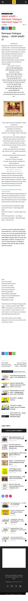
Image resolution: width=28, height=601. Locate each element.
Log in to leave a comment (14, 430)
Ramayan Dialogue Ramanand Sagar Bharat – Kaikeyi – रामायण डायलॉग (20, 364)
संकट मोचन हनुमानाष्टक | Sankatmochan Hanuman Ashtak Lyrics (16, 446)
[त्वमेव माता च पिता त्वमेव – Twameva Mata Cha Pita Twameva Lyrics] (5, 487)
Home (3, 11)
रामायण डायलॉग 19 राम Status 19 (14, 169)
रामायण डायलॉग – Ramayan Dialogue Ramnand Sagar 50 (6, 364)
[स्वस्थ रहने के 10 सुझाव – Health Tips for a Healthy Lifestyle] (5, 407)
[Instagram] (11, 586)
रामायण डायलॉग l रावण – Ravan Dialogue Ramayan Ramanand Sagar (18, 414)
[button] (2, 2)
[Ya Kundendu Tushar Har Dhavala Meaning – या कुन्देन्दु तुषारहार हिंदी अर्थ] (5, 521)
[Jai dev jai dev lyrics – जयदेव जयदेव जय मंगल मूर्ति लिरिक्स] (5, 479)
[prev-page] (3, 420)
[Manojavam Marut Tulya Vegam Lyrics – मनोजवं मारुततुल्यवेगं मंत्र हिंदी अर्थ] (5, 530)
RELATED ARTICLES (7, 371)
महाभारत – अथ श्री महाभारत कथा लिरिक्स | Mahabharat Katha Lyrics (17, 462)
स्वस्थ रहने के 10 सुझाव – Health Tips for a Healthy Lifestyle (17, 407)
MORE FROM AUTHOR (19, 371)
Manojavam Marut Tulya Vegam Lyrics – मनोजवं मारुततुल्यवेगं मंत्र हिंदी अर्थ (18, 530)
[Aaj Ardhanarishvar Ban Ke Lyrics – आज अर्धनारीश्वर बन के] (5, 377)
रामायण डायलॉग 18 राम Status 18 (14, 171)
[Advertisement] (14, 7)
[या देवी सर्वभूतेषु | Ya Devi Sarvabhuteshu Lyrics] (5, 471)
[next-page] (5, 420)
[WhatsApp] (13, 28)
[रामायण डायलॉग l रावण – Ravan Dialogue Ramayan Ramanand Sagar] (5, 414)
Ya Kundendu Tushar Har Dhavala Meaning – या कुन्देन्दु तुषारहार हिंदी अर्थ (17, 521)
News (11, 13)
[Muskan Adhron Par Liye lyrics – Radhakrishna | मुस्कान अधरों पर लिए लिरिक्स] (5, 392)
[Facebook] (3, 28)
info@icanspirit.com (17, 582)
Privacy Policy (12, 594)
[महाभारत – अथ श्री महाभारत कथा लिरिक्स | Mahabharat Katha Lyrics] (5, 463)
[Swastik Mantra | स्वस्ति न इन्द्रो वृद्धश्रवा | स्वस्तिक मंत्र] (5, 455)
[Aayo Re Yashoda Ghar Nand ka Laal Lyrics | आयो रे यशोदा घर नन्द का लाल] (5, 385)
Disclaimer (19, 594)
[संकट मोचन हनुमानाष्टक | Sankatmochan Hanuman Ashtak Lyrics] (5, 447)
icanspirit (5, 24)
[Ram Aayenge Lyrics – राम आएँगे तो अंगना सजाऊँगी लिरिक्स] (5, 439)
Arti (2, 401)
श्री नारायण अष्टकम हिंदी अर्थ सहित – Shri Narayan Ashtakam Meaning (17, 512)
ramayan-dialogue (10, 11)
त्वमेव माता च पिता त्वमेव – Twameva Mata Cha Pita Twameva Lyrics (16, 486)
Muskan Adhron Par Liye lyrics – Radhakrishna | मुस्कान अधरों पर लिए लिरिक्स (17, 392)
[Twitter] (6, 28)
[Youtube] (20, 586)
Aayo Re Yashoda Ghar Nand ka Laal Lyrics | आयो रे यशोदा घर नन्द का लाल (17, 384)
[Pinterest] (10, 28)
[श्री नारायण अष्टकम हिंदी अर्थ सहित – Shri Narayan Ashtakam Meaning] (5, 512)
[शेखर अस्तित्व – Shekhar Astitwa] (5, 400)
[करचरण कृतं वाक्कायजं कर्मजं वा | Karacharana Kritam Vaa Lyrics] (5, 539)
